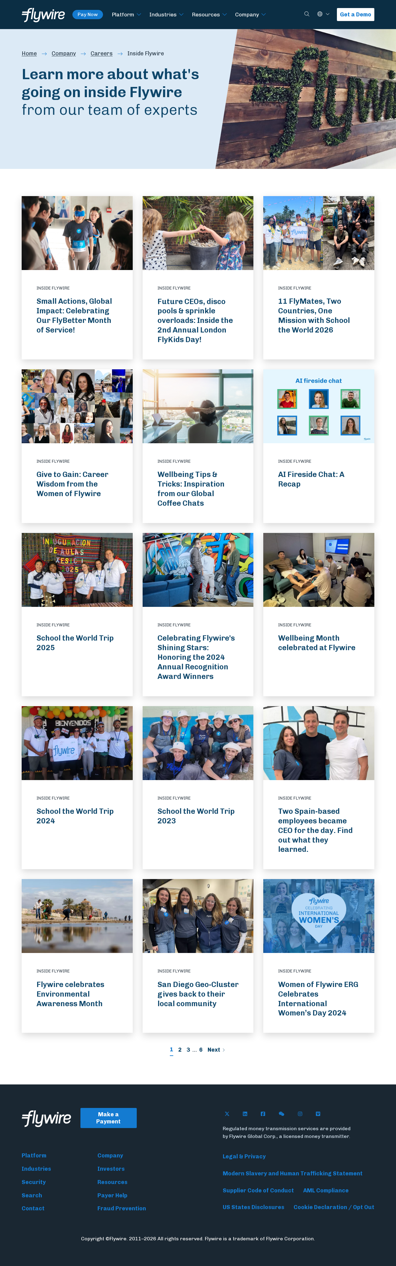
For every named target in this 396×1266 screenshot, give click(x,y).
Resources (206, 14)
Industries (163, 14)
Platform (123, 14)
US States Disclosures (253, 1207)
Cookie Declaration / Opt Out (334, 1207)
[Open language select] (327, 14)
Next (214, 1049)
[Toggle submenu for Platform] (139, 14)
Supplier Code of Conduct (258, 1190)
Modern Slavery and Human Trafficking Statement (293, 1173)
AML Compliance (326, 1190)
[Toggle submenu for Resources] (225, 14)
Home (29, 53)
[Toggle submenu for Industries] (181, 14)
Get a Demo (355, 14)
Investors (111, 1168)
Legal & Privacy (244, 1156)
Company (247, 14)
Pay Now (88, 14)
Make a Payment (108, 1118)
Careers (102, 53)
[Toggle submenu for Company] (263, 14)
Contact (33, 1208)
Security (34, 1182)
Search (32, 1195)
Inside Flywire (145, 53)
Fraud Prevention (121, 1208)
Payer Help (112, 1195)
